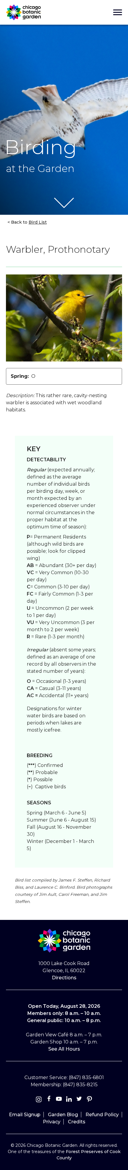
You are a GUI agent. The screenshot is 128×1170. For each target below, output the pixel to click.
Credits (76, 1122)
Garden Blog (63, 1114)
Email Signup (24, 1114)
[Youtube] (59, 1100)
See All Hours (64, 1049)
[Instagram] (39, 1100)
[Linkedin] (69, 1100)
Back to (28, 222)
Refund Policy (102, 1114)
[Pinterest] (89, 1100)
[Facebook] (49, 1100)
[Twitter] (79, 1100)
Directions (64, 977)
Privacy (51, 1122)
